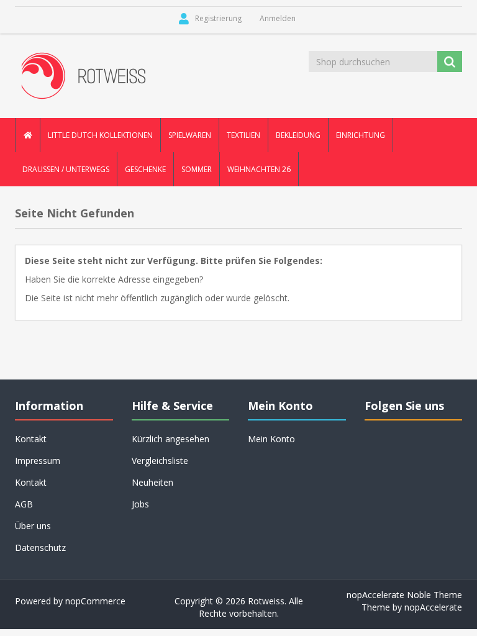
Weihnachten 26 (259, 169)
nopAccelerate (433, 607)
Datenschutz (40, 547)
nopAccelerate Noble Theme (404, 595)
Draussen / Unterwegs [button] (65, 169)
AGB (24, 504)
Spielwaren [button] (189, 135)
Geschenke (145, 169)
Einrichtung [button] (360, 135)
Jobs (140, 504)
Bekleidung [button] (298, 135)
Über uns (33, 526)
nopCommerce (95, 601)
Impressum (37, 460)
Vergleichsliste (160, 460)
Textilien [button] (243, 135)
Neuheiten (152, 482)
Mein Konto (271, 439)
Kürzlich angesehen (170, 439)
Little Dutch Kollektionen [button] (100, 135)
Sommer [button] (196, 169)
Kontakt (31, 482)
